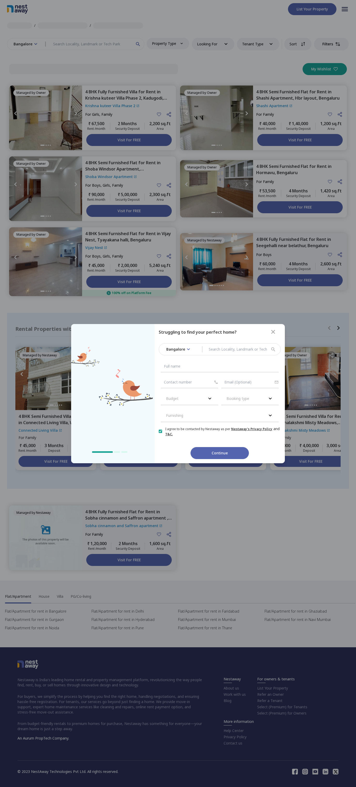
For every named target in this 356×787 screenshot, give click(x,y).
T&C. (169, 434)
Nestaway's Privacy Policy (251, 429)
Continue (220, 452)
